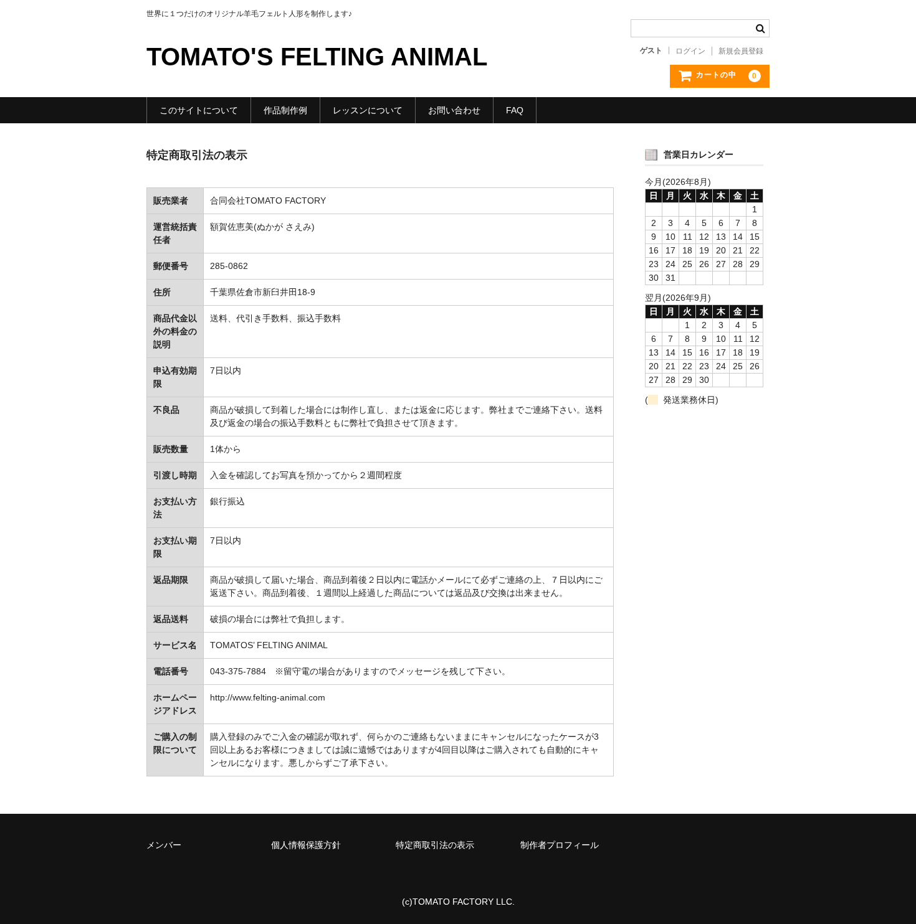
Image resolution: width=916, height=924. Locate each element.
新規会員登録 (740, 51)
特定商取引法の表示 (435, 845)
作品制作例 (285, 110)
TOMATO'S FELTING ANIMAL (316, 56)
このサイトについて (199, 110)
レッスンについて (368, 110)
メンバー (163, 845)
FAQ (514, 110)
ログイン (690, 51)
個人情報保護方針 (306, 845)
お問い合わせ (454, 110)
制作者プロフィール (559, 845)
